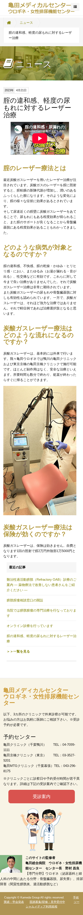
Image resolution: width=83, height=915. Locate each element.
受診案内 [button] (41, 796)
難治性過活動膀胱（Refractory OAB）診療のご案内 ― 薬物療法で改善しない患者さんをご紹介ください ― (41, 585)
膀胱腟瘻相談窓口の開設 (25, 600)
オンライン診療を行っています (30, 626)
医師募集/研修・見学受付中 (47, 902)
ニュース (26, 22)
